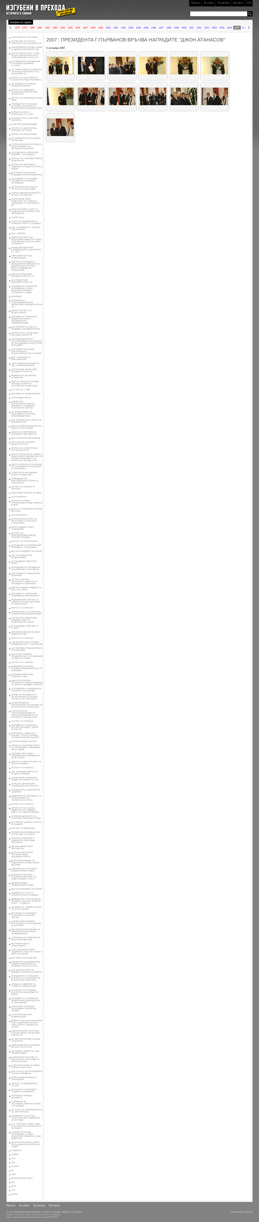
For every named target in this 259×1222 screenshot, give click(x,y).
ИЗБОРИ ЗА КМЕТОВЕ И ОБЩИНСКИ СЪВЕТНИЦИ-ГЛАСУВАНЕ (23, 840)
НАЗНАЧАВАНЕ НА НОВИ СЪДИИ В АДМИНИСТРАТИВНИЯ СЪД (26, 48)
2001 (191, 27)
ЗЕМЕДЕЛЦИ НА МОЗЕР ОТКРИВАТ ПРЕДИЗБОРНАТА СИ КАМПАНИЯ (26, 668)
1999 (176, 27)
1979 (24, 27)
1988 (93, 27)
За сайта (209, 2)
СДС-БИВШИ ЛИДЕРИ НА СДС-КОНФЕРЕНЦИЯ (25, 1052)
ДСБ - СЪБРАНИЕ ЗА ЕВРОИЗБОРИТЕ (21, 358)
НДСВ (13, 1174)
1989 (100, 27)
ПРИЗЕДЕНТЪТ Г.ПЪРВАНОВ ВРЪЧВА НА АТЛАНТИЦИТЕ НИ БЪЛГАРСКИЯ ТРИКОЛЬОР (25, 978)
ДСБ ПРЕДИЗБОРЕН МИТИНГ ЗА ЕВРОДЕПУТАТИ (26, 421)
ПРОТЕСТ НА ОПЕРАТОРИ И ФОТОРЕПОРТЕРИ (24, 449)
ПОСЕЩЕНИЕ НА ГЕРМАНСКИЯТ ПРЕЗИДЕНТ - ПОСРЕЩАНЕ (26, 546)
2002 (199, 27)
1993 (130, 27)
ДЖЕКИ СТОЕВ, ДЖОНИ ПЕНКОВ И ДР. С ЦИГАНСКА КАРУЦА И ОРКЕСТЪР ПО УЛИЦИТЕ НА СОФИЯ (26, 1024)
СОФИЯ (14, 1154)
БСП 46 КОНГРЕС (19, 515)
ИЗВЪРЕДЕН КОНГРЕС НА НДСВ (26, 493)
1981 (39, 27)
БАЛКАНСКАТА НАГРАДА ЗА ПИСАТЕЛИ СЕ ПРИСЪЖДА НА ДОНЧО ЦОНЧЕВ (25, 1059)
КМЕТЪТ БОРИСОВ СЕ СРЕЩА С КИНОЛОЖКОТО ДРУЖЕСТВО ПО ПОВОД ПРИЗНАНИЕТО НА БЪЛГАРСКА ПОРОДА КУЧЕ (26, 457)
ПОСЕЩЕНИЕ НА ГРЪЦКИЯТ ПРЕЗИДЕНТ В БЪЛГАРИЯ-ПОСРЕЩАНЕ (24, 181)
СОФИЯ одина (17, 217)
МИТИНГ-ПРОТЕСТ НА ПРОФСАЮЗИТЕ (21, 312)
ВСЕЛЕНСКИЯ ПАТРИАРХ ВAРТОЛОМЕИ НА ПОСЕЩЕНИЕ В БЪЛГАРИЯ (26, 923)
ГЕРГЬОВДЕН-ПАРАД (21, 398)
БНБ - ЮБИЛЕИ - (19, 233)
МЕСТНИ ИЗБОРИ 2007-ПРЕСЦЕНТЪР (22, 847)
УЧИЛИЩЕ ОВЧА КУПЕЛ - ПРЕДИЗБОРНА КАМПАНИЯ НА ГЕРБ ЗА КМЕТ (25, 755)
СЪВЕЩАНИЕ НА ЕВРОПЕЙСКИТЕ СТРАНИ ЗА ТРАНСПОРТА (24, 481)
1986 (77, 27)
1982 (47, 27)
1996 (153, 27)
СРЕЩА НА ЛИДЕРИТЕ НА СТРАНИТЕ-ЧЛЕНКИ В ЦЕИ (23, 985)
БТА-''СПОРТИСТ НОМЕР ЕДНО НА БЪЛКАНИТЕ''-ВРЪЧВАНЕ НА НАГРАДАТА (26, 1126)
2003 (206, 27)
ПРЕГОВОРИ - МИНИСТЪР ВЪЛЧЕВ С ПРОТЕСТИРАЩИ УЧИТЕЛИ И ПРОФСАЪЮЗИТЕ (25, 735)
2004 (214, 27)
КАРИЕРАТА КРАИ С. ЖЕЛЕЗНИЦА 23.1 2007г (22, 113)
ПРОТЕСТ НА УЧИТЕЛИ (22, 608)
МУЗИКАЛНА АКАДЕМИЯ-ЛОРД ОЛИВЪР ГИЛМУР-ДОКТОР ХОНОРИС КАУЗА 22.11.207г (25, 964)
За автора (223, 2)
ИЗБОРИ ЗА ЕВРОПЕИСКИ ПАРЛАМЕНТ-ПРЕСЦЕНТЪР (24, 433)
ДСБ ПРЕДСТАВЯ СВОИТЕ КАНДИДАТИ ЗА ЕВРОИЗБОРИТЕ (26, 174)
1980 (32, 27)
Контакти (238, 2)
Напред (249, 28)
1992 (123, 27)
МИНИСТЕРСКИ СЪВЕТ (22, 1178)
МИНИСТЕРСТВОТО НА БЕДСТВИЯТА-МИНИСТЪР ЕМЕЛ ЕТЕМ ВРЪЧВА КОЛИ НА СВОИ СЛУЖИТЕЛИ (26, 240)
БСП (13, 1190)
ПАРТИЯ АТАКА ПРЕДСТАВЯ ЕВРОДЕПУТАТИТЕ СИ (24, 334)
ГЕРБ (13, 1186)
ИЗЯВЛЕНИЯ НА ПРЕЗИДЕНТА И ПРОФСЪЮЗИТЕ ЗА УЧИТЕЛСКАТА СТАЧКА (26, 798)
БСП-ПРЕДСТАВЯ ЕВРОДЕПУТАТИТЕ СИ (21, 281)
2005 (221, 27)
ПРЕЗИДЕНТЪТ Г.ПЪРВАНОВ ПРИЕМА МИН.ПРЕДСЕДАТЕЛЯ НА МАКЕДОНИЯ (25, 1000)
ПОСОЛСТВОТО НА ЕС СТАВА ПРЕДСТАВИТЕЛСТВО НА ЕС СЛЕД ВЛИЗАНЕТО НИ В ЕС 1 (25, 55)
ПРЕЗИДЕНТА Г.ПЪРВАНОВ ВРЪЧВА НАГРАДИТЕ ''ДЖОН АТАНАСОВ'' (24, 727)
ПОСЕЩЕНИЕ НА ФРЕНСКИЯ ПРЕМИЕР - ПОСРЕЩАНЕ (24, 153)
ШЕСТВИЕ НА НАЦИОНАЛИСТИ (25, 394)
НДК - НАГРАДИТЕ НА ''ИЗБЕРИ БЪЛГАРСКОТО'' (25, 228)
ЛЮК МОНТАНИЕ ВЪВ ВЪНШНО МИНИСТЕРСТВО (26, 633)
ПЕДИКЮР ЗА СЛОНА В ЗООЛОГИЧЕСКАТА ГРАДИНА (24, 894)
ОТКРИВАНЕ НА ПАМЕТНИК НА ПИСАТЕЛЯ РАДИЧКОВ (25, 939)
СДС (13, 1162)
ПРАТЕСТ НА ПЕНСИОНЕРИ (24, 134)
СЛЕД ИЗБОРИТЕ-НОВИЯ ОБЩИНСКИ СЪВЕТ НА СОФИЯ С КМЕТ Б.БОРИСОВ (26, 952)
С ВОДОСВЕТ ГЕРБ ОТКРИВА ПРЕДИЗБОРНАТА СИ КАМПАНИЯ (26, 643)
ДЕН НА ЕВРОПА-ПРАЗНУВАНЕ (25, 438)
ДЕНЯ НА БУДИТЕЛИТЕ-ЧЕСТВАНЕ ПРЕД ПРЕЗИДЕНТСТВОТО (22, 854)
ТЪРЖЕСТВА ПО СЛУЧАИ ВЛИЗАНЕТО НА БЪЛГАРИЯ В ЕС (26, 42)
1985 (70, 27)
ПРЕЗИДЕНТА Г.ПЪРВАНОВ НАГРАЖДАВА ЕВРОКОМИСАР (25, 595)
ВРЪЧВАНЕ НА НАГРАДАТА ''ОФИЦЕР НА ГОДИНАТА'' (24, 1090)
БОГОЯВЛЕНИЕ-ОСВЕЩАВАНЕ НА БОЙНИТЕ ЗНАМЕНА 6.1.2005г (25, 63)
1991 (115, 27)
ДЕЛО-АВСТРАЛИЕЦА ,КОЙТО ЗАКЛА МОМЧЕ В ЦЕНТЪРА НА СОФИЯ (25, 1144)
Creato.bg (247, 1212)
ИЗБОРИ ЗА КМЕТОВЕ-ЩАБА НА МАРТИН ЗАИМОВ (26, 763)
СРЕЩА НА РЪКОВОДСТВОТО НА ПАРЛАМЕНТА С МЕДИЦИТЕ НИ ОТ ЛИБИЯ (26, 747)
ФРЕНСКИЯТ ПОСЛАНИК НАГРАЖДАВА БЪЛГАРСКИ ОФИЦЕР (23, 1008)
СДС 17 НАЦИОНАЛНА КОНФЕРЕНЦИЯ (21, 556)
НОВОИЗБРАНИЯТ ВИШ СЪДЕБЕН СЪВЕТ (22, 675)
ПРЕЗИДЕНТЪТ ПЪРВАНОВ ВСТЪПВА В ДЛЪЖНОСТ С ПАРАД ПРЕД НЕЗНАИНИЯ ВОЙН (26, 106)
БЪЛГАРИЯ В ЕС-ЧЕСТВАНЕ (24, 37)
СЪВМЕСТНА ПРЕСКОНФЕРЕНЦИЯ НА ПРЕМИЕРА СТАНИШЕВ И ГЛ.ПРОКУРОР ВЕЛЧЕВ (23, 405)
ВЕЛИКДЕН (16, 296)
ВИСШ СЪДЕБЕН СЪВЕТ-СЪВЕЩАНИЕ (23, 528)
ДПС (13, 1182)
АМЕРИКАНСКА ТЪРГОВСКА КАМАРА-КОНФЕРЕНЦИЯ (24, 870)
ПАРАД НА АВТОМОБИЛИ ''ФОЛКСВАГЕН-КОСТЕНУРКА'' (25, 785)
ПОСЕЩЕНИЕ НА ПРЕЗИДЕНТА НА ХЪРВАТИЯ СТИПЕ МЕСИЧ (25, 568)
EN (249, 2)
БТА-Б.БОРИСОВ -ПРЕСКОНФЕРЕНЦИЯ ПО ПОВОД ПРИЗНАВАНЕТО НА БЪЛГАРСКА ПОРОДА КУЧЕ (24, 714)
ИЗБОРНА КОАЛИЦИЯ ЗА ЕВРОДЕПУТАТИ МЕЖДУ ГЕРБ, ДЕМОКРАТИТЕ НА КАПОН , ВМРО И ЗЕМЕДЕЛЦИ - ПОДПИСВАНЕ (25, 266)
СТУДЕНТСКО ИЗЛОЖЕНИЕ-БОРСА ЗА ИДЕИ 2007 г (24, 473)
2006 (229, 27)
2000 (184, 27)
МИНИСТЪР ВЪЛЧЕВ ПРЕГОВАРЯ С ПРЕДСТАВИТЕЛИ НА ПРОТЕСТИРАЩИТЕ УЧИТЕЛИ (26, 682)
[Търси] (250, 13)
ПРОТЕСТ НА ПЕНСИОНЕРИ (24, 541)
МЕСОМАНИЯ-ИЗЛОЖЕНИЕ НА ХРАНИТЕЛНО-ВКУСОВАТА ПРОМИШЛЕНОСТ (25, 931)
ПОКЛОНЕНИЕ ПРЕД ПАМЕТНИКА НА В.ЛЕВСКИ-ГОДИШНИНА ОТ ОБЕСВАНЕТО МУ (25, 202)
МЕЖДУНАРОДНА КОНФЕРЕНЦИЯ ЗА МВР (22, 884)
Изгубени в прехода (39, 8)
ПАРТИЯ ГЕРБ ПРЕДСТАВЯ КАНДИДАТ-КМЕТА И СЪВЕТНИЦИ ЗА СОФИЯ (24, 620)
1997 (161, 27)
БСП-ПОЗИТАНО (18, 497)
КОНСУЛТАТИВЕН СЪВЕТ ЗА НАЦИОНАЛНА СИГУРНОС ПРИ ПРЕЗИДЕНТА (25, 211)
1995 (146, 27)
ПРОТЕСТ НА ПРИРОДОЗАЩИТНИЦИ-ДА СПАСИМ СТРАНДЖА (23, 535)
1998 (168, 27)
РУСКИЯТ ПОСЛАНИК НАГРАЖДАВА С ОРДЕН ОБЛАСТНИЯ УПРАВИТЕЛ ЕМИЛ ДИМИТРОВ (26, 1135)
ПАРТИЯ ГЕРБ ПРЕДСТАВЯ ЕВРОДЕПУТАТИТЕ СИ (24, 370)
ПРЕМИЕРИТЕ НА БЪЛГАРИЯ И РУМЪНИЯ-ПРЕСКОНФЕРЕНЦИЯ (26, 613)
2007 (237, 27)
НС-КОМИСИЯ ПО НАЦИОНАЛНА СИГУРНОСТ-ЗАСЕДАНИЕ (26, 690)
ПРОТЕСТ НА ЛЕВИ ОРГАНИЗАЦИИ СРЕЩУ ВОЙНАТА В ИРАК (26, 503)
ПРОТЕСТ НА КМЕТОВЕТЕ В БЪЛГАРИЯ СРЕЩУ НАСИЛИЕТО (26, 79)
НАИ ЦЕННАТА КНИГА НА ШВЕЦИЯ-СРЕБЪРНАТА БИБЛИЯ (26, 971)
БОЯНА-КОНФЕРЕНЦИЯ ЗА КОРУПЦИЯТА (23, 1078)
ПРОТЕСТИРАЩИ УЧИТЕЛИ (24, 741)
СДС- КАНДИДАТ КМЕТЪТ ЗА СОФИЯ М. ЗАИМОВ (24, 773)
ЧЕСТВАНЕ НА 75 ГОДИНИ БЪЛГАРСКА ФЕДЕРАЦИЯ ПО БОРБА (24, 992)
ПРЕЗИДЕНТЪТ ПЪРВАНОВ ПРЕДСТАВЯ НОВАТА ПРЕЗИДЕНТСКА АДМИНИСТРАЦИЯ (24, 320)
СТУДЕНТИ (16, 1150)
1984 (62, 27)
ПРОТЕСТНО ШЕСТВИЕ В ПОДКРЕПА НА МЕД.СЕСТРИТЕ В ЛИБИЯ (26, 166)
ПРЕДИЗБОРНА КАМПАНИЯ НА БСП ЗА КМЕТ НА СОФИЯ (25, 833)
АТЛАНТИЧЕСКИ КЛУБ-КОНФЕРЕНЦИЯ (21, 1016)
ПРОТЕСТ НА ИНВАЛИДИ (23, 828)
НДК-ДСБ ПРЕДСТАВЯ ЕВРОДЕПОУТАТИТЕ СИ (22, 275)
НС (12, 1170)
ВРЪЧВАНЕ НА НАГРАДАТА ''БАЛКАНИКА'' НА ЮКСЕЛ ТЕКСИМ (24, 915)
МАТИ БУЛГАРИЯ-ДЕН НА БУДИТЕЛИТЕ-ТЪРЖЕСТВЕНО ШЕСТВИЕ (25, 863)
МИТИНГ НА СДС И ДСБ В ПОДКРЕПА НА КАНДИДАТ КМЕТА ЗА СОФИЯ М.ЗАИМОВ (25, 810)
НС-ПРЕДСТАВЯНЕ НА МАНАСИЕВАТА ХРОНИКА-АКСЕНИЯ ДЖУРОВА (23, 414)
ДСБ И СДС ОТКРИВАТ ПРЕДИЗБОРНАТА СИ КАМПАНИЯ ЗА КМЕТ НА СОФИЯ (26, 656)
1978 (17, 27)
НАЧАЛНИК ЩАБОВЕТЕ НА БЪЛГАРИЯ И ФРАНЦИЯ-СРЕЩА (26, 817)
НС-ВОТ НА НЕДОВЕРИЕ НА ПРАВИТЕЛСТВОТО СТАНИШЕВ (26, 222)
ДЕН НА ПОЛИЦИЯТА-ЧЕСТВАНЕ (26, 551)
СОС (13, 1158)
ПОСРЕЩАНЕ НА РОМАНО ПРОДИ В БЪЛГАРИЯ (23, 85)
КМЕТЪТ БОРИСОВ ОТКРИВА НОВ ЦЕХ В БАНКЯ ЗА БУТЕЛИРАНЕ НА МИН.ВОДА (25, 383)
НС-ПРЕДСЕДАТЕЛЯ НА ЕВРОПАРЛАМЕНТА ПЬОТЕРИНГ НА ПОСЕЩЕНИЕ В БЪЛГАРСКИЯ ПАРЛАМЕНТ (26, 342)
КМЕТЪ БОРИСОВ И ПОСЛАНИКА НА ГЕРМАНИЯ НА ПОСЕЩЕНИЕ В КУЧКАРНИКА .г (26, 466)
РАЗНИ (14, 1194)
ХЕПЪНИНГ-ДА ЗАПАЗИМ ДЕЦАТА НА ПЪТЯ (23, 443)
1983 (55, 27)
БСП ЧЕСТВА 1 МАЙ (20, 390)
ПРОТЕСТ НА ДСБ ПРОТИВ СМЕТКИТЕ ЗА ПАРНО (24, 129)
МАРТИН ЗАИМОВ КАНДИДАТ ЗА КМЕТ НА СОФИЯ (26, 588)
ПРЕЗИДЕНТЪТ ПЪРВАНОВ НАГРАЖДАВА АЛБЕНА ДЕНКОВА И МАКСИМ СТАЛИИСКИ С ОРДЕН (24, 289)
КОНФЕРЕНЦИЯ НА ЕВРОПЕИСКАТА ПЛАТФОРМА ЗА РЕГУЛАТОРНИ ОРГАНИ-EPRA (26, 705)
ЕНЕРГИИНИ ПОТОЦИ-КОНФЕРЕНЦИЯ (21, 257)
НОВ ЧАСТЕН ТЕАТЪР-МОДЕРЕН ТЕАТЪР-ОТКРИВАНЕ (26, 1072)
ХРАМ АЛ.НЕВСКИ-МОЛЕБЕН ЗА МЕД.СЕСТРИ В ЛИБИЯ (26, 427)
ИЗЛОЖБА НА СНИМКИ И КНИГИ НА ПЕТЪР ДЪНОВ (26, 908)
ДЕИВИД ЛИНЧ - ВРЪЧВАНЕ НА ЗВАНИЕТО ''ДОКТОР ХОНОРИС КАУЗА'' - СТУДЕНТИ (26, 901)
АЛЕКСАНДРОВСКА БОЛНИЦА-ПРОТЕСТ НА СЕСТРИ (25, 1046)
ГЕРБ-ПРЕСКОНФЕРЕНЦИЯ (24, 124)
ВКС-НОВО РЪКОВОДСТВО (24, 958)
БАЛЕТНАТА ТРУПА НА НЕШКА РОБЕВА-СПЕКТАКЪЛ (25, 1066)
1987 (85, 27)
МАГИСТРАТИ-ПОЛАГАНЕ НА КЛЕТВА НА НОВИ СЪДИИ (24, 188)
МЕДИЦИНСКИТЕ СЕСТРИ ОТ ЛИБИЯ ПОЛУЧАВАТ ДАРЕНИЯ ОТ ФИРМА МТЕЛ (25, 602)
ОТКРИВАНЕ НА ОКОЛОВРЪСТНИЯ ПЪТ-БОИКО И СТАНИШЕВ (26, 1104)
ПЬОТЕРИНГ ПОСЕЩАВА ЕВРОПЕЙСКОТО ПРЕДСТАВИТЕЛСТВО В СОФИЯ (26, 351)
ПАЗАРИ (15, 1166)
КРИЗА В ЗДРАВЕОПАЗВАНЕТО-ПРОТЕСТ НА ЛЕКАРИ (26, 194)
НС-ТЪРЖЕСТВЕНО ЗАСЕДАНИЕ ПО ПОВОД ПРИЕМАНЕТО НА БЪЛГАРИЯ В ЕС (26, 71)
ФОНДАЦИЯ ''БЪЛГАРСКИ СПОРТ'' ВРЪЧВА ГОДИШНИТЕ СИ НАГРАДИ (25, 1118)
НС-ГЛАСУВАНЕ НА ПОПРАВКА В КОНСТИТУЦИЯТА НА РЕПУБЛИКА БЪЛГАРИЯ (26, 146)
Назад (10, 28)
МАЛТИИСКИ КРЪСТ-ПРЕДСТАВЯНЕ (21, 945)
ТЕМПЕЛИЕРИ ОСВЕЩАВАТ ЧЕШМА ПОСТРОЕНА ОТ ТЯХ (25, 779)
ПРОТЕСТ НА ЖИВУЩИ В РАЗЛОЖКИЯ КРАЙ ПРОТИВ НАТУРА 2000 (24, 92)
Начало (195, 2)
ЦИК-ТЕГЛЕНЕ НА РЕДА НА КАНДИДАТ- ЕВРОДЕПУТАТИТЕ (25, 328)
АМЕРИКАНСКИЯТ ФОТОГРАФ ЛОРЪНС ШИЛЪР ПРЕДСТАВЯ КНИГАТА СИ (25, 1033)
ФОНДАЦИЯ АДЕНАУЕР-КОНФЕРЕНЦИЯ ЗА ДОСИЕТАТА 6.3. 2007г (26, 250)
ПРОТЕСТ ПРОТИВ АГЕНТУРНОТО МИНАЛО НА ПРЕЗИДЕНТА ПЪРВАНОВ (24, 581)
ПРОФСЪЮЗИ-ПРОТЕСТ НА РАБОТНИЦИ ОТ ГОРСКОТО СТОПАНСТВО (24, 521)
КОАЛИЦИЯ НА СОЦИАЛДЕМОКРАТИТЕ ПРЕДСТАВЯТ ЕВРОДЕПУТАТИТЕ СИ (26, 303)
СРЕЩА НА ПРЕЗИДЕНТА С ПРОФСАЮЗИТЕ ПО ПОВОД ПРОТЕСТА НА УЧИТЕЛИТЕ (24, 697)
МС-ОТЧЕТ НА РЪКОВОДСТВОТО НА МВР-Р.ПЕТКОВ (26, 1111)
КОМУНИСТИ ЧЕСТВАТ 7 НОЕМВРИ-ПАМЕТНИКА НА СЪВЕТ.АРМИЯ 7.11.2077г (23, 877)
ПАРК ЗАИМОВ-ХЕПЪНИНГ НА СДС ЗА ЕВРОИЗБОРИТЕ (25, 364)
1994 (138, 27)
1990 (108, 27)
